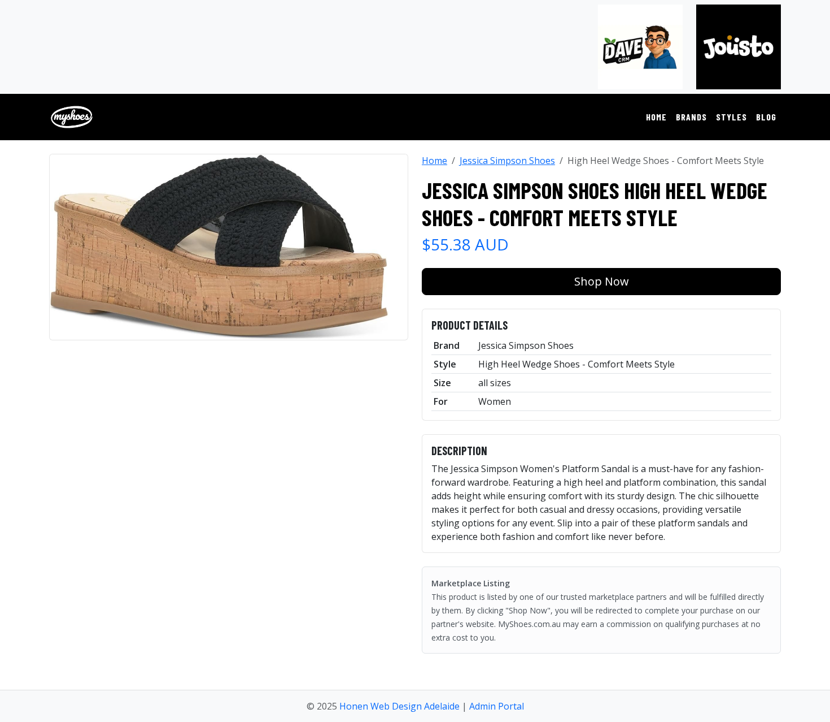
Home (434, 160)
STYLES (731, 116)
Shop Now (601, 281)
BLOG (766, 116)
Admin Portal (496, 706)
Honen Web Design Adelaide (399, 706)
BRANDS (691, 116)
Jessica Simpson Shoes (507, 160)
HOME (656, 116)
